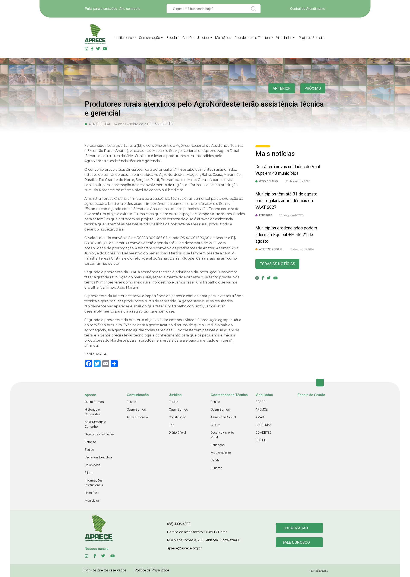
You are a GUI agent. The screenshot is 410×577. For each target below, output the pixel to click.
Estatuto (90, 442)
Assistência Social (223, 417)
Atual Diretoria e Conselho (95, 424)
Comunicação (149, 38)
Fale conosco (296, 542)
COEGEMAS (264, 425)
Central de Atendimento (307, 9)
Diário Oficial (177, 432)
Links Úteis (92, 493)
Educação (218, 445)
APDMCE (262, 409)
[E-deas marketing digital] (319, 570)
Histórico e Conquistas (92, 412)
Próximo (313, 88)
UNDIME (261, 440)
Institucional (124, 38)
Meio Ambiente (221, 452)
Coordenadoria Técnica (252, 38)
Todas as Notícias (277, 263)
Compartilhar (164, 123)
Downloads (92, 465)
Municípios (223, 38)
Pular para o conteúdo (101, 9)
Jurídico (203, 38)
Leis (171, 425)
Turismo (216, 468)
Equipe (89, 449)
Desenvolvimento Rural (222, 435)
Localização (296, 528)
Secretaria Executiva (98, 457)
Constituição (177, 417)
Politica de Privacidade (152, 570)
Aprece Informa (137, 417)
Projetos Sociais (311, 38)
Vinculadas (284, 38)
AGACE (260, 402)
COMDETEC (263, 432)
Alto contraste (129, 9)
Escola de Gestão (180, 38)
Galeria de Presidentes (99, 434)
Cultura (215, 425)
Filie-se (89, 472)
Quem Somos (94, 402)
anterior (282, 88)
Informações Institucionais (94, 483)
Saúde (215, 460)
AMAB (260, 417)
